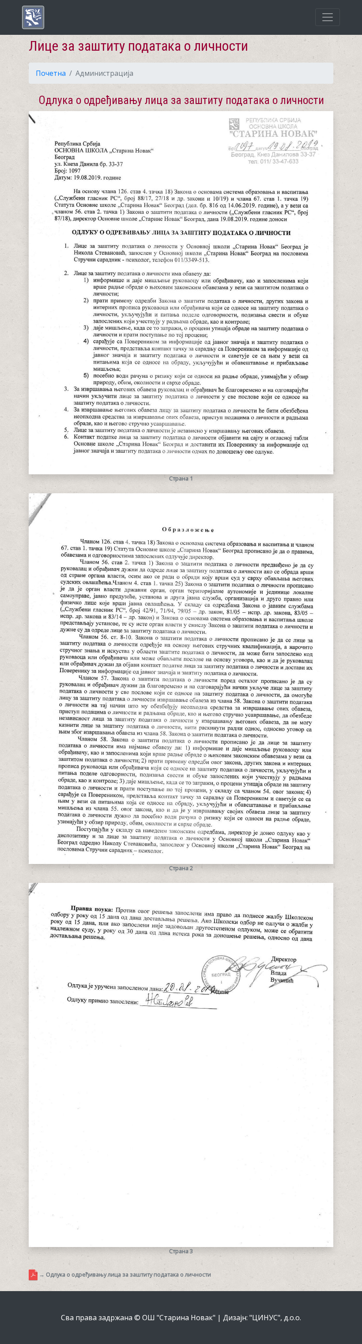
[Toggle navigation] (327, 17)
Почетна (51, 73)
